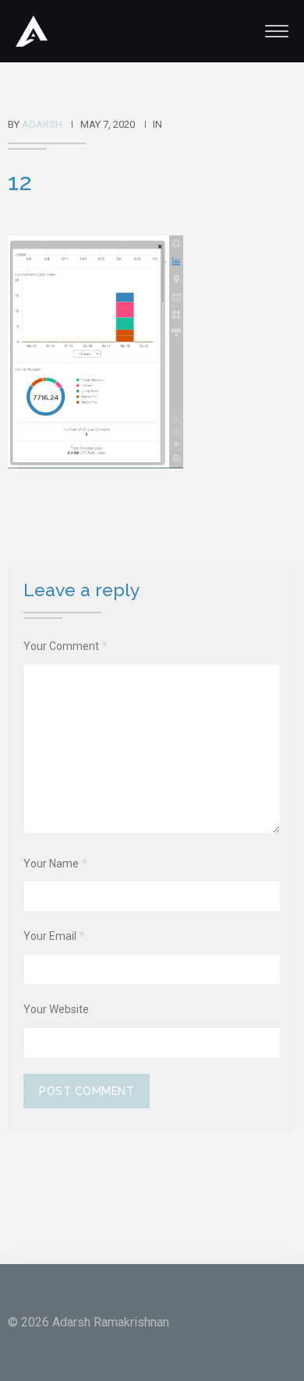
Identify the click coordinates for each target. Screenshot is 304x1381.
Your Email (54, 936)
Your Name (55, 863)
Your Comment (65, 646)
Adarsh (42, 124)
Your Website (56, 1009)
